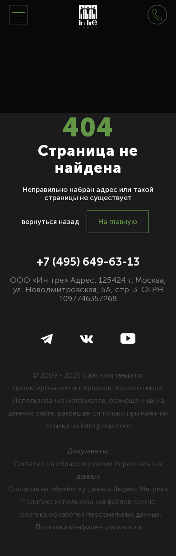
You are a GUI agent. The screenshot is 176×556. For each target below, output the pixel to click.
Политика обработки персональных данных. (88, 514)
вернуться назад (50, 221)
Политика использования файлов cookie (88, 501)
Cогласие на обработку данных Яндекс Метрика (88, 489)
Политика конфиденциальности (88, 527)
